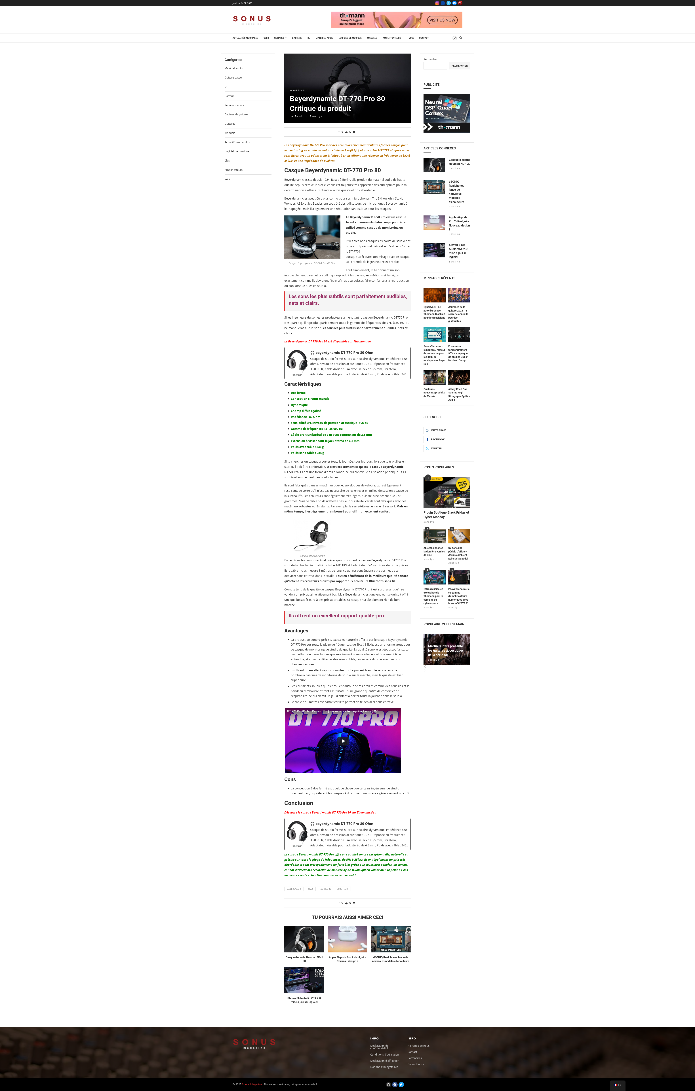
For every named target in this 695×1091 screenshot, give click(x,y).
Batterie (297, 38)
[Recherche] (460, 38)
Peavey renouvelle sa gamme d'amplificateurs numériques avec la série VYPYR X (459, 596)
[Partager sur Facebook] (339, 132)
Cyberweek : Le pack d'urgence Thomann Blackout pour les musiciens (434, 312)
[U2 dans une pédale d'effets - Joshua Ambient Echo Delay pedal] (459, 536)
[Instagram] (437, 3)
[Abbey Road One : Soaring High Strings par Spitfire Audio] (459, 377)
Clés (266, 38)
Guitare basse (233, 77)
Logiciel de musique (350, 38)
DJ (309, 38)
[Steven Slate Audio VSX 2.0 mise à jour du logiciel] (304, 980)
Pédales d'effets (234, 105)
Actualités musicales (245, 38)
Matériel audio (324, 38)
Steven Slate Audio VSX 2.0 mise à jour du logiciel (458, 251)
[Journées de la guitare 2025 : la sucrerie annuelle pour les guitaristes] (459, 295)
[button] (447, 667)
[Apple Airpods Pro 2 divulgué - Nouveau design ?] (347, 939)
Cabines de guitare (236, 114)
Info (374, 1038)
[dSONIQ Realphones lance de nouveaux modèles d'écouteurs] (391, 939)
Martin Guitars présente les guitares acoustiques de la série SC (446, 650)
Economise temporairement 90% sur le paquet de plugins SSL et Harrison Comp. (458, 353)
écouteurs (325, 888)
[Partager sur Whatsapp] (350, 132)
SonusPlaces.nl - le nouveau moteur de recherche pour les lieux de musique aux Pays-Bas (434, 355)
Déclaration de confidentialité (379, 1047)
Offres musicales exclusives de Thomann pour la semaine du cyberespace (433, 596)
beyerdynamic (294, 888)
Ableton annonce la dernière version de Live (434, 551)
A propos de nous (418, 1045)
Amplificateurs (392, 38)
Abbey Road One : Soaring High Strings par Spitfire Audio (459, 394)
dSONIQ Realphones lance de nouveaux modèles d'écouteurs (456, 192)
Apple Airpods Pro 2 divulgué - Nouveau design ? (459, 223)
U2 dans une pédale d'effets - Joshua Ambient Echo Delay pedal (458, 553)
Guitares (279, 38)
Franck (299, 116)
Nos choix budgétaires (384, 1066)
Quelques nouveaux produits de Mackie (434, 393)
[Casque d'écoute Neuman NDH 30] (304, 939)
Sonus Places (416, 1064)
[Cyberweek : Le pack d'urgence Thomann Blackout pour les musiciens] (435, 295)
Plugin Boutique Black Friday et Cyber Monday (446, 514)
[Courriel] (454, 3)
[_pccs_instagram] (460, 3)
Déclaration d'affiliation (384, 1060)
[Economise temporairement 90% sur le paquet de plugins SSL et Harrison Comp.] (459, 334)
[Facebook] (443, 3)
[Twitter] (449, 3)
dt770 (310, 888)
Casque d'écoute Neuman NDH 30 (459, 162)
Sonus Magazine (252, 1084)
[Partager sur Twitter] (342, 132)
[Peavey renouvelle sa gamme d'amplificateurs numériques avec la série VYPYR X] (459, 577)
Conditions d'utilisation (384, 1054)
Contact (424, 38)
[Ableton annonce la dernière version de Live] (435, 536)
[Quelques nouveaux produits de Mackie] (435, 377)
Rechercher (430, 59)
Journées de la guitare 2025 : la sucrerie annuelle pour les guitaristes (458, 314)
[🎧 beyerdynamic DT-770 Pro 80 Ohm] (347, 363)
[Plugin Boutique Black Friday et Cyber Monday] (447, 492)
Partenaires (415, 1058)
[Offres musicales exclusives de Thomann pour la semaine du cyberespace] (435, 577)
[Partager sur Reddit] (346, 132)
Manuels (372, 38)
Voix (411, 38)
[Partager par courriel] (354, 132)
